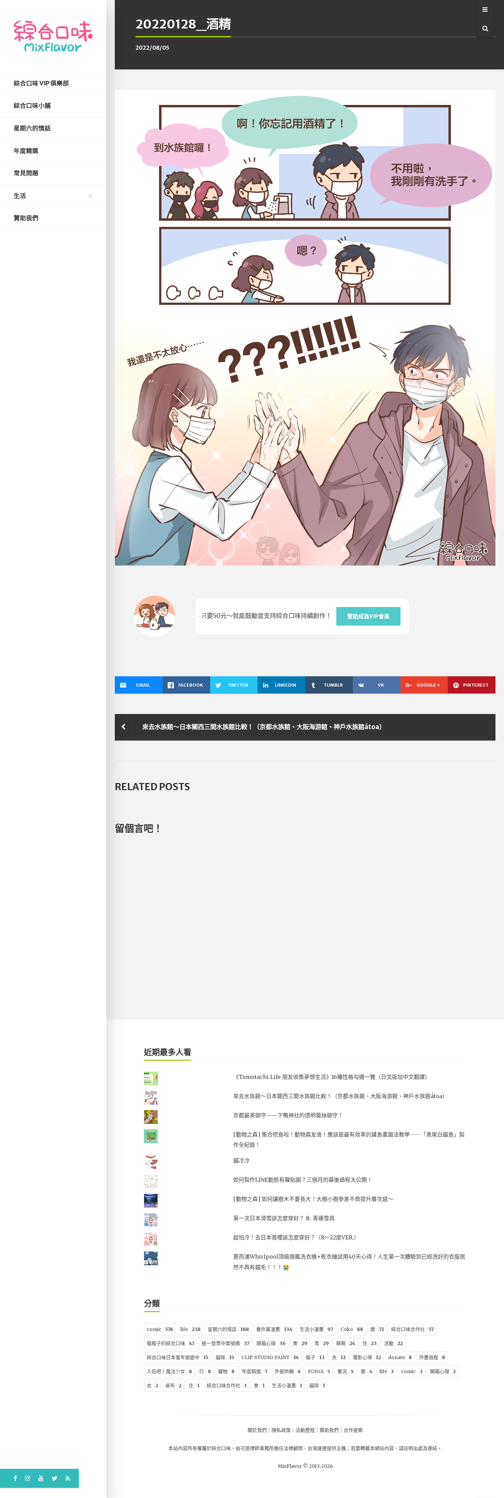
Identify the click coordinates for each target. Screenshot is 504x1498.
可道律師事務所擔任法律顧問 (271, 1448)
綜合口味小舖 (32, 105)
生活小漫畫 (316, 1329)
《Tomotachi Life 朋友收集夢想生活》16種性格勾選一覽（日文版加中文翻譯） (331, 1076)
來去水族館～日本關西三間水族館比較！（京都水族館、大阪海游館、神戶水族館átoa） (263, 727)
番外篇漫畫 (274, 1329)
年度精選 (26, 151)
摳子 (315, 1357)
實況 (345, 1371)
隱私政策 (281, 1430)
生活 (20, 196)
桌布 (173, 1385)
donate (400, 1357)
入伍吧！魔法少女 (169, 1371)
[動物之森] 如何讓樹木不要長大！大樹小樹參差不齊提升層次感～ (313, 1199)
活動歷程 (305, 1430)
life (190, 1329)
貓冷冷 (241, 1160)
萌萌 (345, 1343)
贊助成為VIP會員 (368, 616)
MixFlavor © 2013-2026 (305, 1466)
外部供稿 (288, 1371)
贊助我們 (26, 218)
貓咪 (225, 1357)
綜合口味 (221, 1448)
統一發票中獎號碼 (225, 1343)
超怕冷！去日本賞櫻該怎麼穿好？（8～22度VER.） (296, 1237)
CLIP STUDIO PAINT (270, 1357)
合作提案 (353, 1430)
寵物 (226, 1371)
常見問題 (26, 173)
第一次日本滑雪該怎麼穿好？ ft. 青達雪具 (284, 1218)
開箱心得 (271, 1343)
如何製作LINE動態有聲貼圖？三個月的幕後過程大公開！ (302, 1179)
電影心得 (367, 1357)
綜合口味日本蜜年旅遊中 (177, 1357)
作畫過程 (432, 1357)
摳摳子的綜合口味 (170, 1343)
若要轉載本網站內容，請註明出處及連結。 (396, 1448)
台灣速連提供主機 (327, 1448)
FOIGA (319, 1371)
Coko (351, 1329)
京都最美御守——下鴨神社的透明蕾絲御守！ (288, 1115)
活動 (393, 1343)
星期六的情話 (32, 128)
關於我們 (257, 1430)
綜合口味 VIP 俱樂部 (41, 83)
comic (160, 1329)
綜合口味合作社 (412, 1329)
